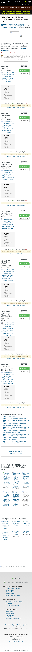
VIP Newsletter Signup (12, 605)
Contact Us (9, 611)
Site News (9, 603)
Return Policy (10, 593)
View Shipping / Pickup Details (16, 107)
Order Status (10, 617)
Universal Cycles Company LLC (16, 625)
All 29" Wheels (22, 26)
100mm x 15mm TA (8, 28)
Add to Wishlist (24, 73)
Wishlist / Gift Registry (13, 618)
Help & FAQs (10, 613)
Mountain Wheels (8, 26)
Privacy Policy (10, 592)
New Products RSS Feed (13, 601)
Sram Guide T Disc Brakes (27, 532)
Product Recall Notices (13, 595)
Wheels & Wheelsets (16, 24)
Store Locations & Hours (13, 588)
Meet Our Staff (10, 590)
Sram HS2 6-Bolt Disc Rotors (16, 532)
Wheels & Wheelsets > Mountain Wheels (14, 418)
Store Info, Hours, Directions (16, 641)
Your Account (10, 615)
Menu (3, 24)
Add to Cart (24, 70)
